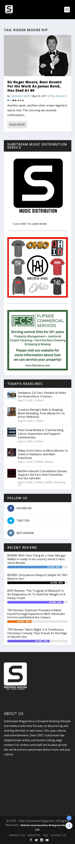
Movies (49, 461)
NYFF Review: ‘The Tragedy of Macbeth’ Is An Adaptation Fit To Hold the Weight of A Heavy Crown (36, 594)
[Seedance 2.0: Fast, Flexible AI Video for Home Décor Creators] (11, 394)
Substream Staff (20, 96)
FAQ (45, 835)
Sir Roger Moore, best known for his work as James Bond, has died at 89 (34, 86)
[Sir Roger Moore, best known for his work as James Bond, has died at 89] (37, 55)
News (59, 96)
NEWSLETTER (17, 835)
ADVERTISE (34, 835)
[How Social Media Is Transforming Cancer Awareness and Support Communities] (11, 432)
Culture (39, 400)
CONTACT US (58, 835)
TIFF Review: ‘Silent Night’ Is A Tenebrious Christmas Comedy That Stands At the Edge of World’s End (37, 633)
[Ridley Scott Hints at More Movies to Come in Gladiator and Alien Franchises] (11, 452)
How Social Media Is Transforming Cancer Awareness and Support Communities (40, 433)
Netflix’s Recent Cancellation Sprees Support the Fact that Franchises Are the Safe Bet (42, 474)
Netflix (48, 482)
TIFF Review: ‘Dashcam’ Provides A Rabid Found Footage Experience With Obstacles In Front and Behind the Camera (36, 613)
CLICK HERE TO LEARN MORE (30, 223)
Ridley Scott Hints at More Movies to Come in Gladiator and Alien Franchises (43, 454)
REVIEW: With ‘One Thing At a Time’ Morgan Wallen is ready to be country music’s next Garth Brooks (36, 559)
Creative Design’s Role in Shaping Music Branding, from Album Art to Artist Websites (41, 413)
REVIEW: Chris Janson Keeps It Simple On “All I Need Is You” (37, 577)
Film (52, 96)
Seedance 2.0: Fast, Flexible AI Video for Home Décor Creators (42, 394)
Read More (17, 124)
